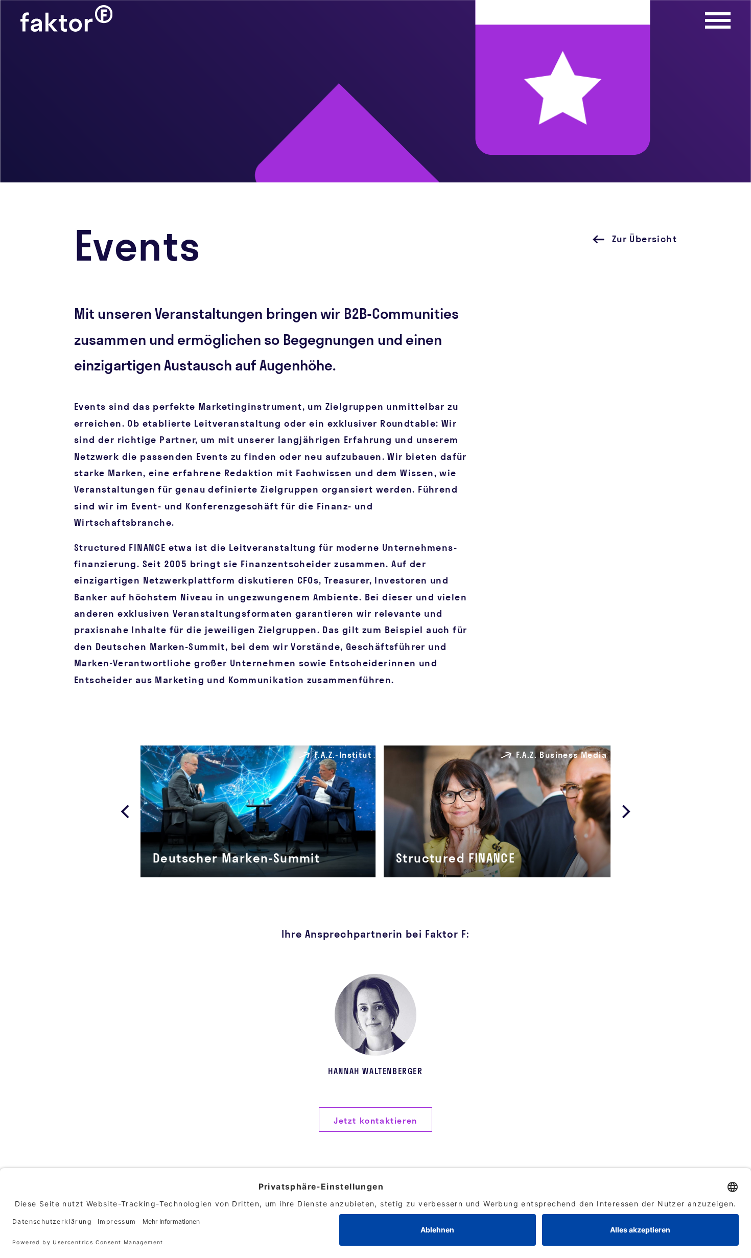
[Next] (625, 811)
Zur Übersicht (644, 239)
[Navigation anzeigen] (718, 20)
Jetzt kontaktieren (375, 1120)
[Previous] (126, 811)
